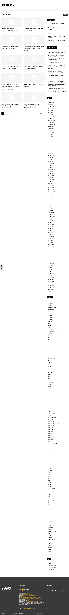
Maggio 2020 (51, 238)
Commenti (50, 346)
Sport (49, 502)
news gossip (51, 427)
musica (49, 409)
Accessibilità (47, 613)
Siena (49, 494)
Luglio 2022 (50, 202)
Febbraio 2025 (51, 138)
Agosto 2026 (51, 102)
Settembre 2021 (51, 222)
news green (50, 429)
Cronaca (50, 348)
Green (49, 370)
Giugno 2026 (51, 106)
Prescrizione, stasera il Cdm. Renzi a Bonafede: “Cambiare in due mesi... (34, 48)
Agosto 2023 (51, 175)
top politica (50, 527)
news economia (51, 425)
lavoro (49, 386)
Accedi (21, 0)
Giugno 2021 (51, 228)
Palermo (50, 454)
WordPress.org (51, 569)
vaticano (50, 547)
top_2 (49, 533)
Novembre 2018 (51, 275)
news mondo (51, 433)
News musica (51, 435)
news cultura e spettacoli (53, 423)
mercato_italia (51, 399)
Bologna (50, 321)
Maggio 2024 (51, 157)
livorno (49, 392)
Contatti (38, 613)
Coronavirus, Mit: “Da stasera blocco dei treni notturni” (9, 47)
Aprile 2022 (50, 208)
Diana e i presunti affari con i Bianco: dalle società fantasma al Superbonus (57, 67)
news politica (51, 437)
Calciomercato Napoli (53, 331)
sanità (49, 482)
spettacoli (50, 498)
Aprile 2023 (50, 183)
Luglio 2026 (50, 104)
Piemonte (50, 462)
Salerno (49, 480)
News (49, 415)
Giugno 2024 (51, 155)
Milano (49, 403)
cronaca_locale (51, 350)
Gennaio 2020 (51, 246)
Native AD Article (52, 413)
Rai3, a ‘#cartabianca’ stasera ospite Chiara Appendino (9, 105)
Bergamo (50, 319)
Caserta (49, 337)
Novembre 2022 (51, 193)
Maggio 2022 (51, 206)
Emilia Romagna (51, 358)
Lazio (49, 388)
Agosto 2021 (51, 224)
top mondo (50, 523)
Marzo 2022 (50, 210)
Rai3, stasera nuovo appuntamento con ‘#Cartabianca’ (34, 67)
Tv (48, 541)
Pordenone (50, 470)
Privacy (42, 613)
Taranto (50, 506)
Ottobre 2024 (51, 147)
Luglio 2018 (50, 283)
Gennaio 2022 (51, 214)
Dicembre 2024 (51, 143)
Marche (49, 396)
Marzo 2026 (50, 112)
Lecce (49, 390)
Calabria (50, 329)
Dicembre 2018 (51, 273)
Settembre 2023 (51, 173)
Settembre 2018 (51, 279)
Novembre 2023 (51, 169)
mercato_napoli (51, 401)
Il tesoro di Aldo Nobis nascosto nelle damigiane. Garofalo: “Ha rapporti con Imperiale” (56, 81)
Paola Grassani (3, 69)
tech (49, 509)
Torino (49, 535)
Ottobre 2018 (51, 277)
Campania (50, 333)
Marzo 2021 (50, 234)
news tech (50, 441)
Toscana (50, 537)
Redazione (34, 613)
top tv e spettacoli (52, 531)
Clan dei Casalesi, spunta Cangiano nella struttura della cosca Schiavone (56, 75)
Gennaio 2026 (51, 116)
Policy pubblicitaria (54, 613)
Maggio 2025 (51, 132)
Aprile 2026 (50, 110)
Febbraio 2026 (51, 114)
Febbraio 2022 (51, 212)
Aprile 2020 (50, 240)
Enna (49, 360)
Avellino (49, 311)
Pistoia (49, 466)
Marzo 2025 (50, 136)
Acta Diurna (50, 303)
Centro (49, 341)
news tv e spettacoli (52, 443)
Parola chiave (51, 456)
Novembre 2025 (51, 120)
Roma (49, 478)
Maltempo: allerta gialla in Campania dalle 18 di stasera (9, 29)
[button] (66, 0)
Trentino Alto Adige (52, 539)
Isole (49, 376)
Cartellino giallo (51, 335)
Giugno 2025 (51, 130)
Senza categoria (51, 488)
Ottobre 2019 (51, 253)
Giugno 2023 (51, 179)
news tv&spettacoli (52, 445)
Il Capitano (50, 372)
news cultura (51, 421)
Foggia (49, 364)
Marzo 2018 (50, 291)
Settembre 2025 (51, 124)
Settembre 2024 (51, 149)
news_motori (51, 447)
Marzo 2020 (50, 242)
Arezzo (49, 305)
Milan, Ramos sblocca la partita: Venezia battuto (56, 41)
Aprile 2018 (50, 289)
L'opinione (50, 382)
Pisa (49, 464)
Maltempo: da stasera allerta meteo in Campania (34, 29)
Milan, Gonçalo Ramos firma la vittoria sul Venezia (56, 37)
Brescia (49, 323)
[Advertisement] (43, 6)
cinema (49, 344)
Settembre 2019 (51, 255)
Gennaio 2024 (51, 165)
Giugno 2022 (51, 204)
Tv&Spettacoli (51, 543)
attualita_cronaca (52, 307)
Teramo (50, 511)
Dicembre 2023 (51, 167)
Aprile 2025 (50, 134)
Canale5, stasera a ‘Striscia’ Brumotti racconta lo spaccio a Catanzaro (10, 86)
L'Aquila (49, 380)
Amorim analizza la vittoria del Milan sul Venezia (56, 28)
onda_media (50, 451)
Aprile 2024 (50, 159)
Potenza (50, 472)
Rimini (49, 476)
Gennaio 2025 (51, 141)
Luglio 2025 (50, 128)
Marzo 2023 (50, 185)
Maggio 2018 (51, 287)
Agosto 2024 (51, 151)
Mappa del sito (62, 613)
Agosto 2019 (51, 257)
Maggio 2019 (51, 263)
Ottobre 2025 (51, 122)
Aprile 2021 (50, 232)
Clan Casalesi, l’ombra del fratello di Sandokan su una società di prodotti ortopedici (55, 64)
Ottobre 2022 (51, 196)
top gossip (50, 519)
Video (49, 553)
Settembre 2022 (51, 198)
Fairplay (49, 362)
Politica (49, 468)
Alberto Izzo (3, 32)
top (49, 513)
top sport (50, 529)
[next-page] (8, 113)
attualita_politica (51, 309)
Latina (49, 384)
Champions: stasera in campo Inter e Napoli (34, 85)
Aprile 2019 (50, 265)
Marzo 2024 (50, 161)
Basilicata (50, 315)
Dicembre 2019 (51, 249)
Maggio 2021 (51, 230)
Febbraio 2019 (51, 269)
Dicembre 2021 (51, 216)
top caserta (50, 515)
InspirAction (50, 374)
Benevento (50, 317)
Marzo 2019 (50, 267)
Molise (49, 405)
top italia (50, 521)
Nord (49, 449)
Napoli (49, 411)
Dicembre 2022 (51, 191)
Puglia (49, 474)
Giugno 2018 (51, 285)
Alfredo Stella (26, 51)
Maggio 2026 (51, 108)
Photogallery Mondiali (53, 458)
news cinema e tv (52, 417)
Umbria (49, 545)
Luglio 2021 (50, 226)
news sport (50, 439)
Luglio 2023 (50, 177)
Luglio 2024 (50, 153)
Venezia (49, 551)
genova (49, 366)
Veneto (49, 549)
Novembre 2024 (51, 145)
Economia (50, 356)
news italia (50, 431)
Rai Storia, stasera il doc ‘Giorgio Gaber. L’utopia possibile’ (11, 67)
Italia (49, 378)
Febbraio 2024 (51, 163)
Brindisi (49, 325)
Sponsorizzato (51, 500)
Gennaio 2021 (51, 236)
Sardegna (50, 484)
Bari (49, 313)
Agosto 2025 (51, 126)
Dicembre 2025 (51, 118)
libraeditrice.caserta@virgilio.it (30, 608)
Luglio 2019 (50, 259)
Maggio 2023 (51, 181)
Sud (49, 504)
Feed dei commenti (52, 567)
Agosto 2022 (51, 200)
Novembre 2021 (51, 218)
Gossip (49, 368)
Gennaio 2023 (51, 189)
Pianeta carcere (51, 460)
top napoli (50, 525)
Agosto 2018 (51, 281)
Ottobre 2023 (51, 171)
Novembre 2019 (51, 251)
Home (2, 12)
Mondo (49, 407)
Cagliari (49, 327)
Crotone (50, 352)
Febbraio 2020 (51, 244)
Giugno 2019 (51, 261)
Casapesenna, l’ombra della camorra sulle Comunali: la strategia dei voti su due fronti (57, 24)
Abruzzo (50, 301)
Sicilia (49, 490)
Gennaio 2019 (51, 271)
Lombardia (50, 394)
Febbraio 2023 (51, 187)
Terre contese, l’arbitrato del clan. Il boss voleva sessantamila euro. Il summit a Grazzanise (57, 84)
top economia (51, 517)
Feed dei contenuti (52, 565)
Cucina (49, 354)
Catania (49, 339)
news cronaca (51, 419)
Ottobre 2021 (51, 220)
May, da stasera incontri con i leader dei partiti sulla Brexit (32, 105)
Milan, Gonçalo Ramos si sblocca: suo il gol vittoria (57, 32)
